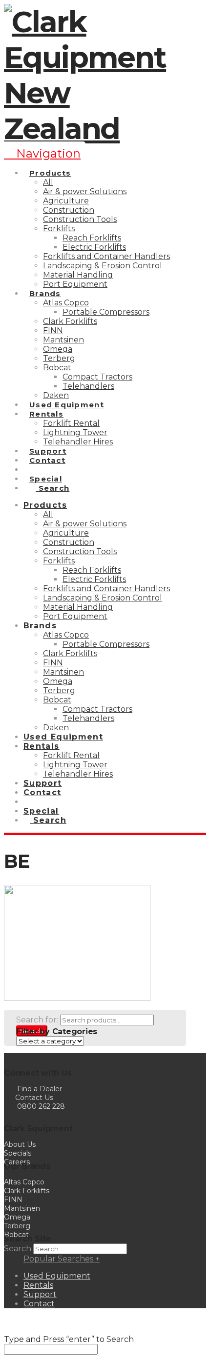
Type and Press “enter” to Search (69, 1339)
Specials (17, 1153)
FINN (13, 1199)
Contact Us (33, 1097)
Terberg (17, 1225)
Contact (39, 1303)
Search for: (37, 1019)
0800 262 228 (41, 1106)
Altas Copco (24, 1182)
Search (17, 1248)
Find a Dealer (39, 1088)
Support (40, 1294)
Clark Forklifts (26, 1190)
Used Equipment (56, 1275)
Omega (17, 1217)
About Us (20, 1144)
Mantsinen (22, 1208)
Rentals (38, 1285)
